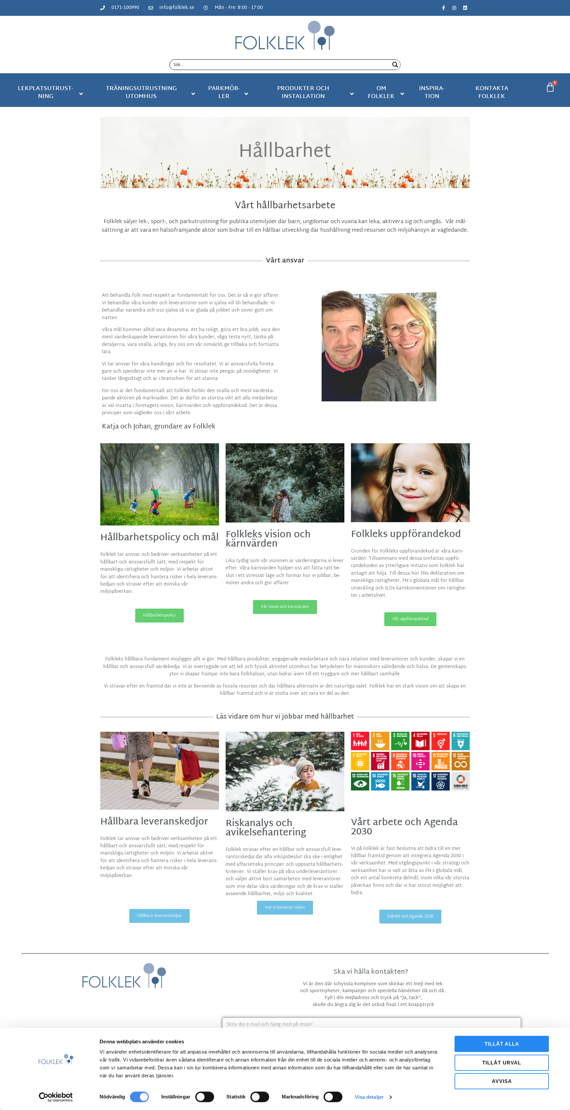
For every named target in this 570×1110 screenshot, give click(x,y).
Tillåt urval (501, 1062)
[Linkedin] (465, 8)
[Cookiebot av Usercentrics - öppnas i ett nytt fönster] (56, 1097)
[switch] (204, 1097)
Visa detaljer (369, 1097)
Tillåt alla (502, 1044)
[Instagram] (454, 8)
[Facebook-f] (443, 8)
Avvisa (502, 1081)
